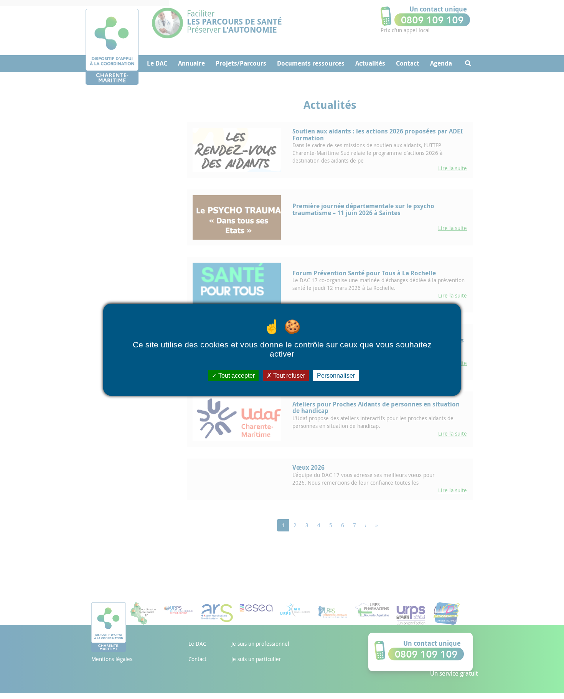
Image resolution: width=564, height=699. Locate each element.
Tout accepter (236, 375)
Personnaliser (336, 375)
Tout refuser (288, 375)
